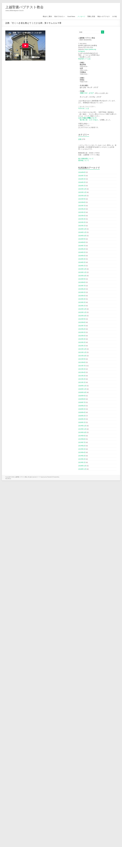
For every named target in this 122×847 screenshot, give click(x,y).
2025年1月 (82, 225)
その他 (114, 16)
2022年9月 (82, 319)
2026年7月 (82, 175)
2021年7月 (82, 366)
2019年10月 (82, 432)
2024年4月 (82, 255)
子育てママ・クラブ (87, 93)
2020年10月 (82, 392)
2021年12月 (82, 349)
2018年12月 (82, 466)
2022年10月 (82, 316)
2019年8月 (82, 439)
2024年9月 (82, 239)
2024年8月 (82, 242)
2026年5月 (82, 179)
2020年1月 (82, 422)
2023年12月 (82, 269)
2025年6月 (82, 209)
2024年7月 (82, 245)
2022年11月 (82, 312)
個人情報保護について (86, 158)
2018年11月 (82, 469)
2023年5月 (82, 292)
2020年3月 (82, 416)
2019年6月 (82, 446)
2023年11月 (82, 272)
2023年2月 (82, 302)
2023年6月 (82, 289)
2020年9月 (82, 396)
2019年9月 (82, 436)
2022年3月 (82, 339)
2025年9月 (82, 199)
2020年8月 (82, 399)
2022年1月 (82, 346)
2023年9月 (82, 279)
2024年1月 (82, 265)
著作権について (83, 160)
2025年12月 (82, 189)
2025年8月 (82, 202)
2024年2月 (82, 262)
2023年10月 (82, 275)
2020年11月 (82, 389)
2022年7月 (82, 326)
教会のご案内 (47, 16)
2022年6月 (82, 329)
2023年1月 (82, 306)
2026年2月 (82, 182)
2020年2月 (82, 419)
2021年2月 (82, 379)
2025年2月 (82, 222)
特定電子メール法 (84, 59)
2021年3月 (82, 376)
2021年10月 (82, 356)
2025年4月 (82, 215)
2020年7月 (82, 402)
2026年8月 (82, 172)
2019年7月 (82, 442)
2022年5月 (82, 332)
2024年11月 (82, 232)
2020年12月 (82, 386)
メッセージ (81, 16)
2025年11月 (82, 192)
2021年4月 (82, 372)
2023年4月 (82, 295)
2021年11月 (82, 352)
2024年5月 (82, 252)
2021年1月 (82, 382)
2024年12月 (82, 229)
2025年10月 (82, 195)
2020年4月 (82, 412)
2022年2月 (82, 342)
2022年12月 (82, 309)
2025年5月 (82, 212)
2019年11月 (82, 429)
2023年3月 (82, 299)
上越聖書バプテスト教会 (24, 7)
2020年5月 (82, 409)
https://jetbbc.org (90, 49)
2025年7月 (82, 205)
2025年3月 (82, 219)
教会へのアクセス (104, 16)
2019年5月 (82, 449)
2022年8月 (82, 322)
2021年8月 (82, 362)
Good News (71, 16)
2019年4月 (82, 452)
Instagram (81, 51)
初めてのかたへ (59, 16)
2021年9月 (82, 359)
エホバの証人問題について (87, 118)
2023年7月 (82, 285)
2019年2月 (82, 459)
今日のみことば (83, 108)
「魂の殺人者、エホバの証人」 (89, 120)
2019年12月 (82, 426)
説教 (79, 139)
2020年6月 (82, 406)
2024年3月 (82, 259)
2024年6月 (82, 249)
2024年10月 (82, 235)
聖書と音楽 (91, 16)
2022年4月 (82, 336)
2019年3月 (82, 456)
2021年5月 (82, 369)
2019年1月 (82, 462)
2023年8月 (82, 282)
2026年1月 (82, 185)
